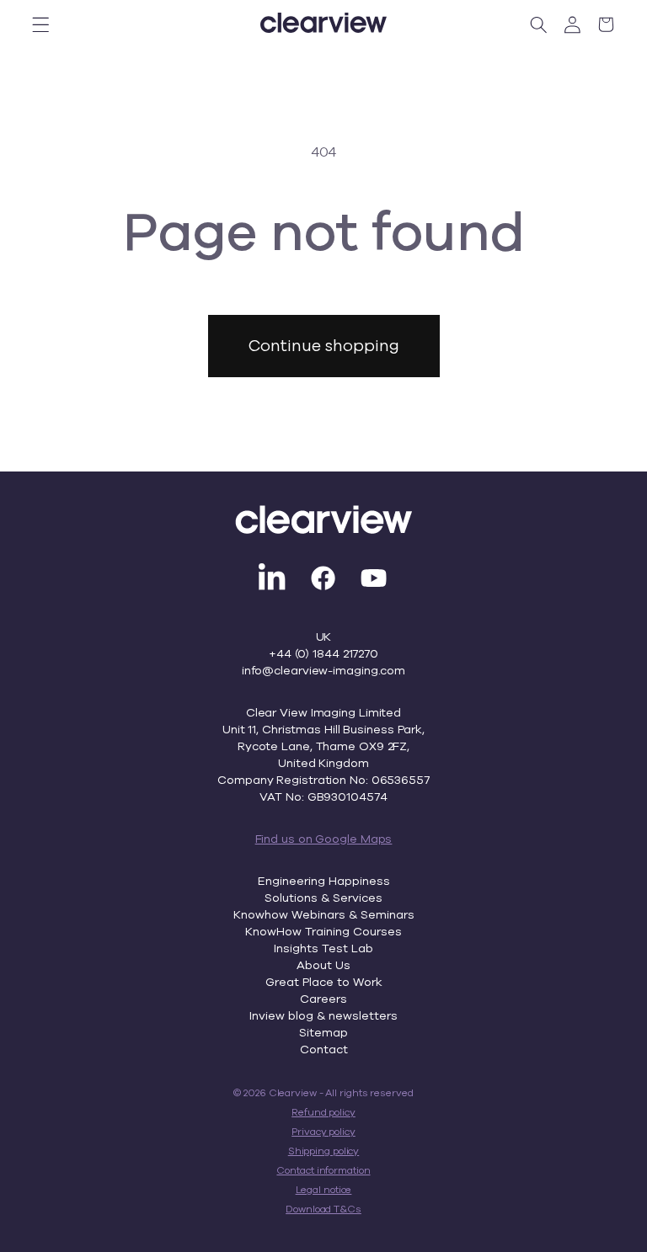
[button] (41, 24)
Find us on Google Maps (324, 838)
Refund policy (323, 1111)
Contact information (323, 1169)
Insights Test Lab (323, 948)
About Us (323, 965)
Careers (323, 998)
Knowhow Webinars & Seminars (323, 914)
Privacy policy (323, 1131)
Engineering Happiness (324, 880)
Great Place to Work (323, 981)
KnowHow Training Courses (323, 931)
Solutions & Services (323, 897)
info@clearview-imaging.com (323, 670)
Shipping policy (324, 1150)
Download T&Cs (323, 1208)
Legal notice (324, 1189)
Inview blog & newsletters (323, 1015)
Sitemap (323, 1032)
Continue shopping (324, 345)
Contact (324, 1049)
